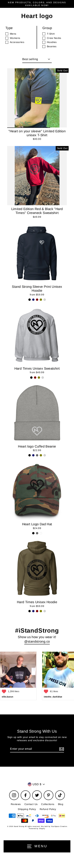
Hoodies (52, 42)
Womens (15, 38)
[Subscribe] (61, 749)
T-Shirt (51, 33)
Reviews (16, 804)
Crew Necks (54, 38)
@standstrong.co (37, 641)
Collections (47, 804)
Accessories (17, 42)
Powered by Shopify (37, 828)
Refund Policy (48, 809)
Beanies (52, 46)
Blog (60, 804)
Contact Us (31, 804)
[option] (37, 97)
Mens (13, 33)
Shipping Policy (27, 809)
